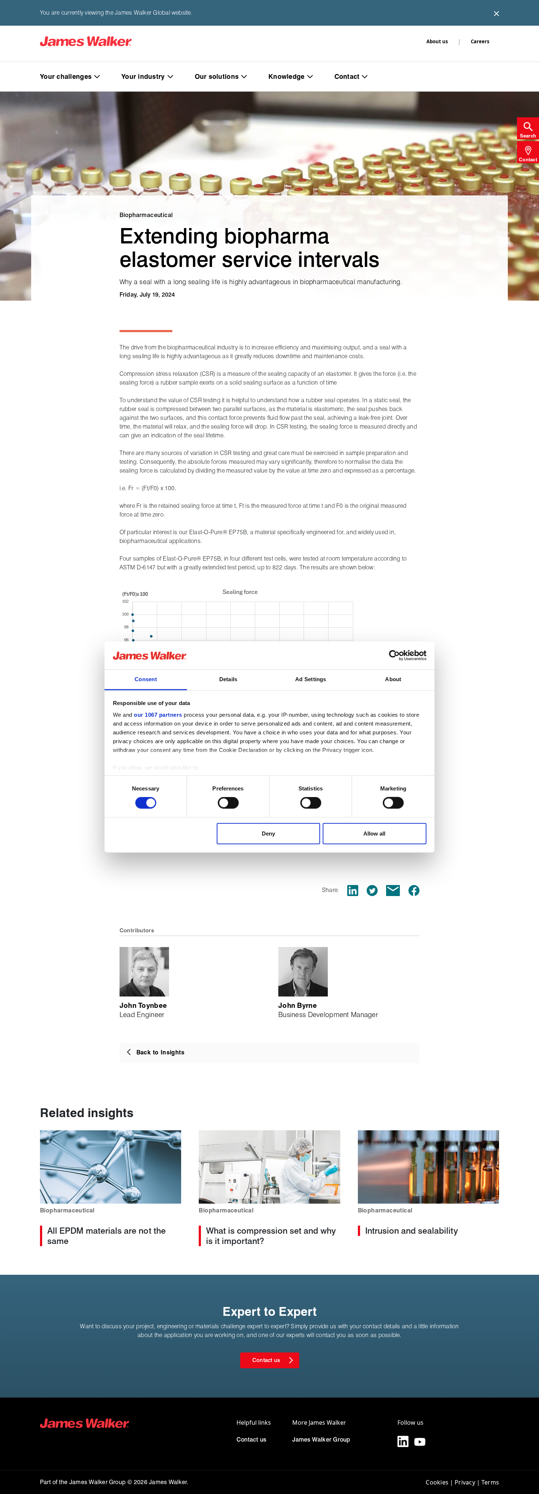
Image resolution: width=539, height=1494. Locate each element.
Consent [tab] (146, 679)
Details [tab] (228, 679)
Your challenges (66, 76)
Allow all (374, 833)
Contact (347, 76)
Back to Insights (160, 1052)
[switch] (228, 803)
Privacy (465, 1482)
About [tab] (393, 679)
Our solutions (217, 76)
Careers (480, 41)
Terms (490, 1482)
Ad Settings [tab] (310, 679)
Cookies (437, 1482)
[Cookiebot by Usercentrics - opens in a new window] (394, 655)
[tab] (528, 128)
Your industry (143, 76)
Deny (268, 833)
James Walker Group (321, 1439)
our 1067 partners (158, 715)
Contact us (251, 1439)
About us (437, 41)
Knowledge (286, 76)
